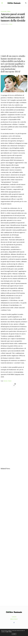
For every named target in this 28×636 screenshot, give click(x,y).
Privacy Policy (14, 619)
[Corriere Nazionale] (14, 3)
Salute (9, 11)
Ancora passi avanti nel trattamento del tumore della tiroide (13, 17)
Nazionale (3, 11)
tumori (9, 381)
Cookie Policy (8, 631)
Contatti (14, 616)
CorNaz (10, 24)
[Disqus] (14, 409)
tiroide (5, 381)
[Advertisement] (14, 39)
